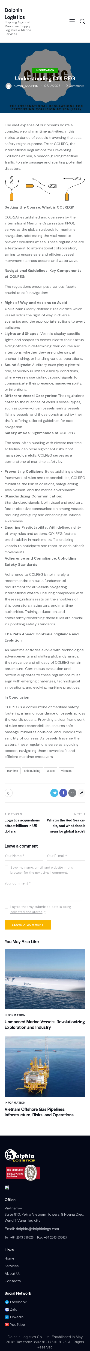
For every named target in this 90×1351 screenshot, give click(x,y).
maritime (12, 771)
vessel (51, 771)
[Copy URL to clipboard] (81, 793)
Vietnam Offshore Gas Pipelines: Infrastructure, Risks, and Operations (39, 1112)
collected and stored (26, 912)
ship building (32, 771)
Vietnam (66, 771)
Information (45, 70)
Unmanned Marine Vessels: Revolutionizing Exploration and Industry (45, 1024)
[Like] (9, 793)
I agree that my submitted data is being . (40, 909)
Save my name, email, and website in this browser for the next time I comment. (41, 870)
